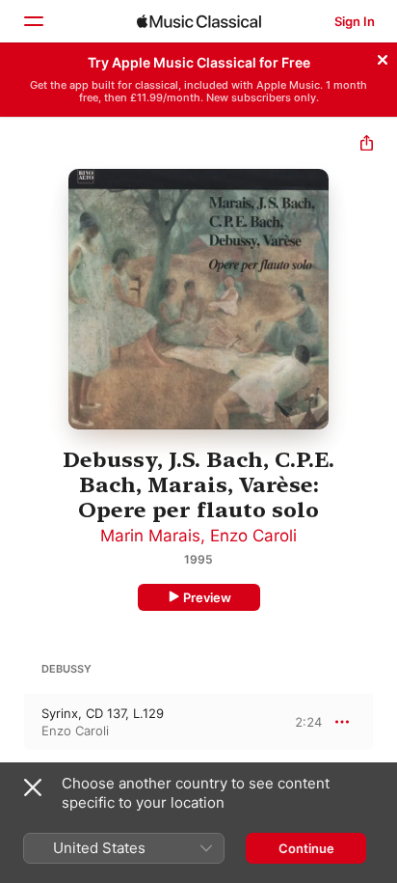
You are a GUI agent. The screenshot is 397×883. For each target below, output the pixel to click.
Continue (306, 848)
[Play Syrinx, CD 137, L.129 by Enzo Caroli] (12, 722)
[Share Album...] (366, 145)
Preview (207, 597)
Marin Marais (150, 535)
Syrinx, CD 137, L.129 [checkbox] (102, 713)
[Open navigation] (33, 21)
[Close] (382, 56)
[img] (199, 21)
